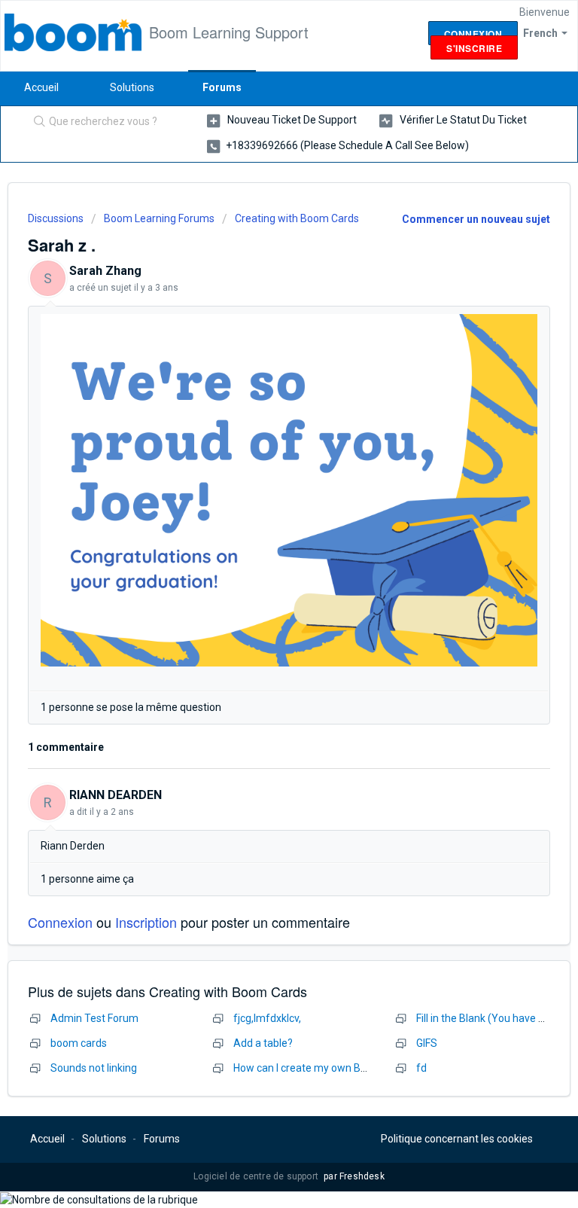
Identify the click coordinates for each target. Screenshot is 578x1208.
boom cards (78, 1043)
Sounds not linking (93, 1068)
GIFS (426, 1043)
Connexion (60, 922)
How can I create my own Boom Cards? (325, 1068)
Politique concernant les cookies (457, 1139)
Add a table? (263, 1043)
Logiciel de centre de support (257, 1176)
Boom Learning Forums (159, 218)
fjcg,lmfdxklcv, (267, 1018)
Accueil (41, 87)
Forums (222, 87)
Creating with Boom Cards (297, 218)
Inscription (146, 922)
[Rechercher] (36, 123)
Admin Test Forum (94, 1018)
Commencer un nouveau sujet (476, 219)
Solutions (132, 87)
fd (421, 1068)
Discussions (56, 218)
